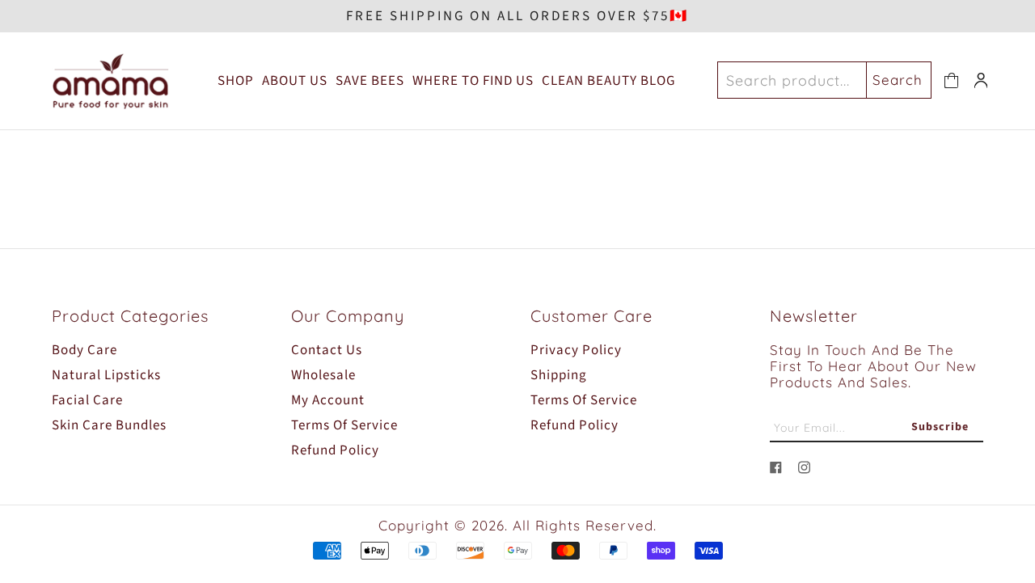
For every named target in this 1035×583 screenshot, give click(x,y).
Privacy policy (576, 350)
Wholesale (323, 375)
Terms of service (583, 400)
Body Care (84, 350)
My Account (328, 400)
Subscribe (940, 427)
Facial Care (87, 400)
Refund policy (335, 450)
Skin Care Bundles (109, 425)
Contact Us (326, 350)
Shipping (558, 375)
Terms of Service (344, 425)
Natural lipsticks (106, 375)
